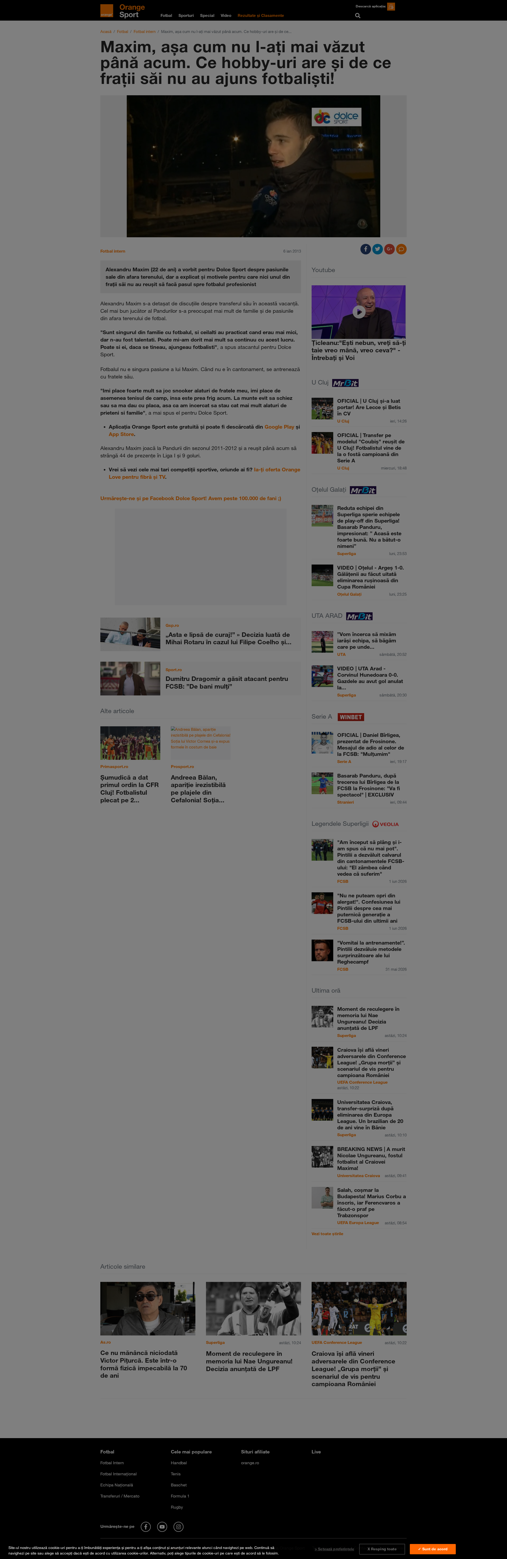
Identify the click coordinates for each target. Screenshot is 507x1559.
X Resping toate (382, 1549)
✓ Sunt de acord (433, 1549)
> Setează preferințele (334, 1549)
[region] (253, 1549)
